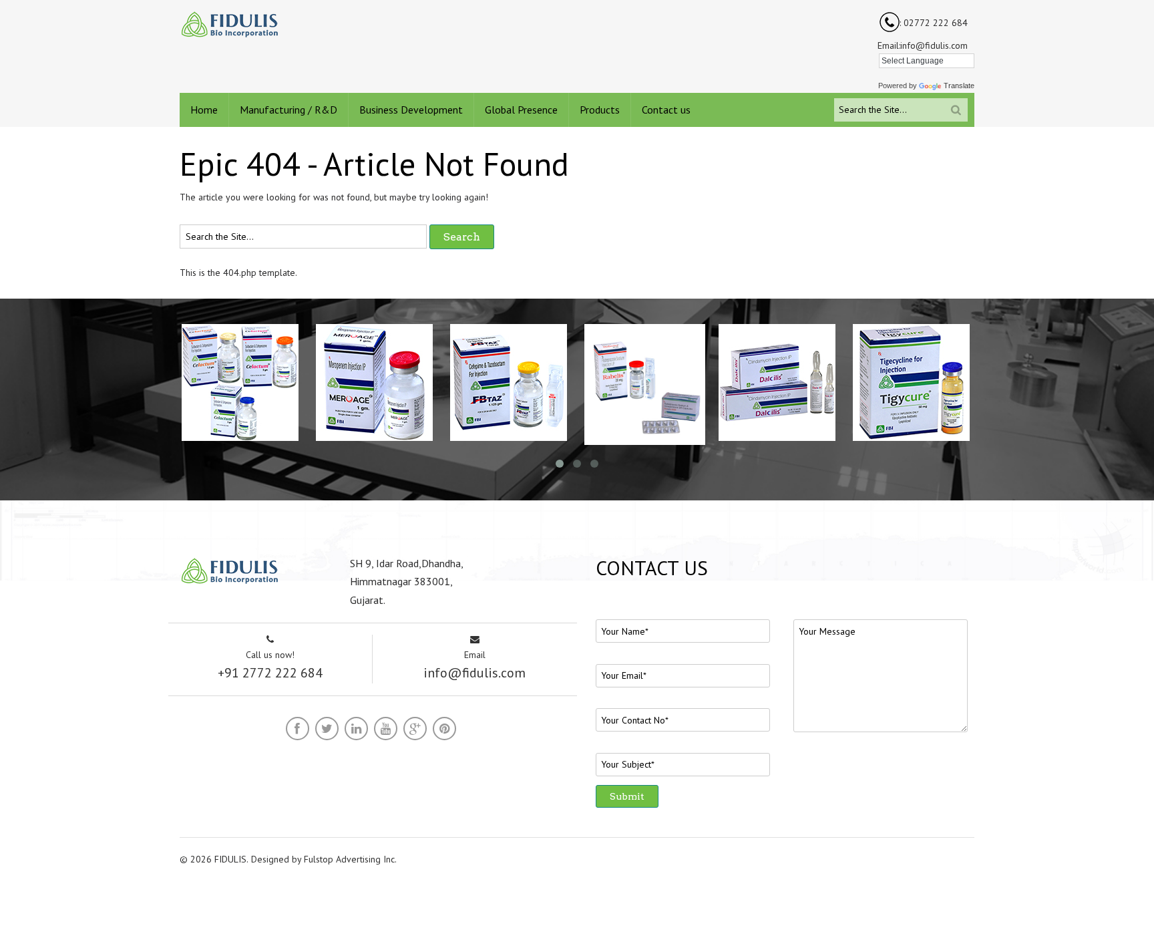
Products (600, 109)
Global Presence (521, 109)
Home (204, 109)
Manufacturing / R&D (288, 109)
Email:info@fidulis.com (923, 45)
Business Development (411, 109)
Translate (959, 86)
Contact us (666, 109)
